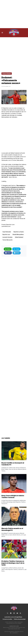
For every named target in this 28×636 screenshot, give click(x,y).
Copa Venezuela (6, 231)
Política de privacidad (19, 619)
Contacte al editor (7, 619)
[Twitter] (7, 613)
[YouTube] (17, 613)
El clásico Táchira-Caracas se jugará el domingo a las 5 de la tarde (12, 563)
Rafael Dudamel (19, 237)
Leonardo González (7, 237)
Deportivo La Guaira (19, 231)
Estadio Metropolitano (18, 234)
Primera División (6, 73)
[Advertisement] (14, 14)
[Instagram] (14, 613)
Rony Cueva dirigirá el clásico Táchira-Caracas (12, 496)
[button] (2, 33)
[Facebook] (11, 613)
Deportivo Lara (6, 234)
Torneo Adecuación (7, 240)
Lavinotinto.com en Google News (13, 617)
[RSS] (20, 613)
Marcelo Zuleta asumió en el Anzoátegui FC (12, 529)
